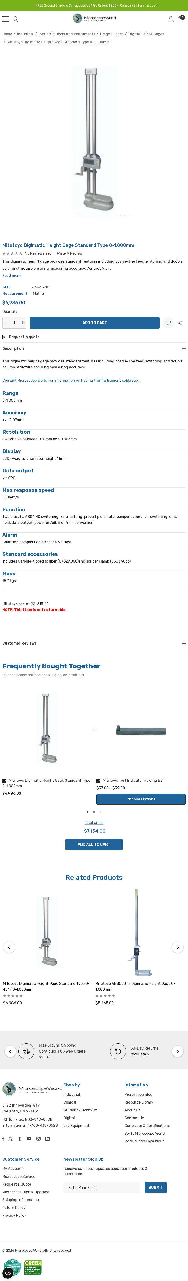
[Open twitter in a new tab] (11, 1138)
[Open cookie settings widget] (7, 1273)
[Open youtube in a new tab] (30, 1138)
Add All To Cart (94, 844)
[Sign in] (171, 19)
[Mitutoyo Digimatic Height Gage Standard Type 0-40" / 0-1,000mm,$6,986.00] (47, 933)
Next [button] (177, 947)
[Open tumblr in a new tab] (20, 1138)
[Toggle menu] (5, 19)
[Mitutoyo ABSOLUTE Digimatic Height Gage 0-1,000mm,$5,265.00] (139, 933)
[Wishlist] (168, 323)
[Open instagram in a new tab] (39, 1138)
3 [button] (100, 812)
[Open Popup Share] (179, 323)
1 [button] (87, 812)
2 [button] (94, 812)
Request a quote (24, 337)
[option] (47, 742)
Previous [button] (9, 947)
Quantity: (10, 311)
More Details (140, 1054)
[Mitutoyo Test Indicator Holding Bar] (141, 730)
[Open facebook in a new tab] (3, 1138)
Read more (11, 275)
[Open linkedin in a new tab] (48, 1138)
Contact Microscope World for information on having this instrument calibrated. (71, 380)
